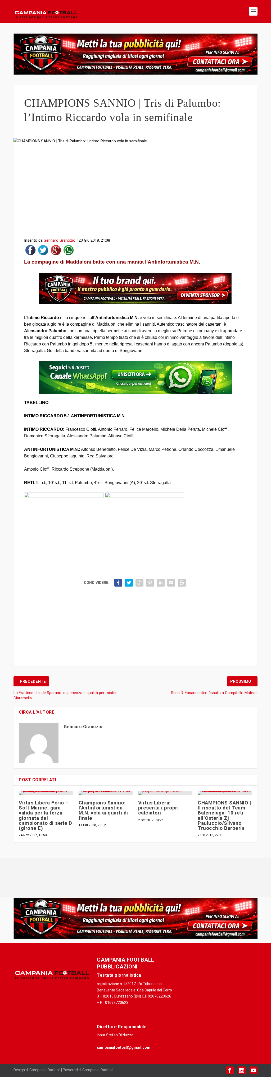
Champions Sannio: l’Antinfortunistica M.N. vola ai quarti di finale (103, 810)
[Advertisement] (135, 192)
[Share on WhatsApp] (68, 251)
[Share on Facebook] (30, 251)
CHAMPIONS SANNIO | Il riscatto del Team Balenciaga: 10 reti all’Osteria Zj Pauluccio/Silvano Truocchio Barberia (224, 815)
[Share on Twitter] (43, 251)
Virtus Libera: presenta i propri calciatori (158, 808)
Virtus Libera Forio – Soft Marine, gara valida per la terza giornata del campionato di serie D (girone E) (45, 815)
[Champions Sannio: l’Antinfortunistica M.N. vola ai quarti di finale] (106, 793)
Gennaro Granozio (59, 240)
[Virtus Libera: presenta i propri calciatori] (165, 793)
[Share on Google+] (55, 251)
